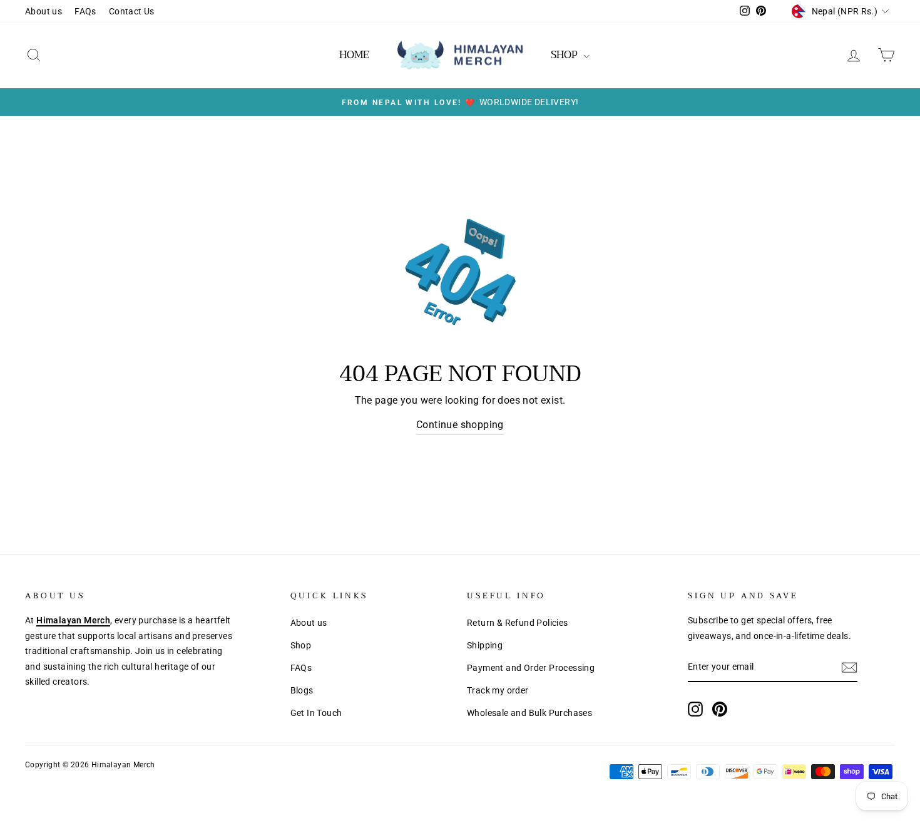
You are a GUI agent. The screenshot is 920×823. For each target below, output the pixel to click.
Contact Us (132, 11)
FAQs (85, 11)
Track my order (498, 690)
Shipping (485, 645)
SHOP (565, 55)
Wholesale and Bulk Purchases (529, 713)
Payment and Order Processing (531, 668)
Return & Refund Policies (517, 623)
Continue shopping (460, 425)
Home (354, 55)
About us (43, 11)
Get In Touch (316, 713)
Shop (301, 645)
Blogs (302, 690)
